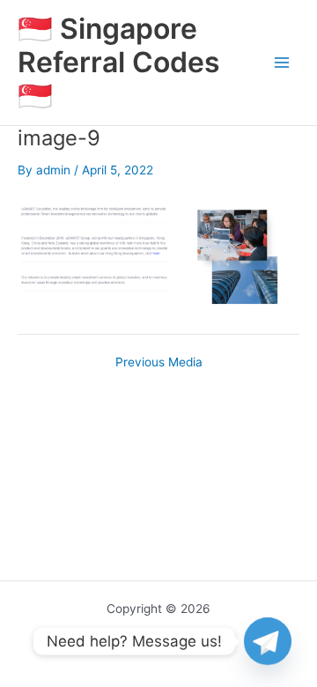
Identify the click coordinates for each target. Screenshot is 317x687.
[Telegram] (267, 641)
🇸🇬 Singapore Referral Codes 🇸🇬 (119, 62)
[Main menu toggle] (282, 63)
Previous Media (159, 363)
